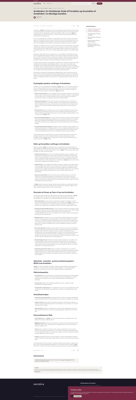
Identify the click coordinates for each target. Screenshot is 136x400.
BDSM (42, 30)
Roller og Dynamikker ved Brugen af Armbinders (94, 38)
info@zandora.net (37, 371)
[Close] (101, 367)
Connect (48, 3)
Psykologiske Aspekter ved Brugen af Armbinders (94, 34)
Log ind (94, 3)
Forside (35, 8)
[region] (68, 8)
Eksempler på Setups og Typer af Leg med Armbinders (94, 41)
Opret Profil (68, 359)
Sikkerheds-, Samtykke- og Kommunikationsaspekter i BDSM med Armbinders (94, 45)
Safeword (37, 323)
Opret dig (99, 3)
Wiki (44, 3)
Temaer (38, 8)
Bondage (50, 8)
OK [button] (72, 396)
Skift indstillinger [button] (77, 396)
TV (51, 3)
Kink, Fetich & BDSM (44, 8)
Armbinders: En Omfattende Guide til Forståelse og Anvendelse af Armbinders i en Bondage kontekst (94, 30)
